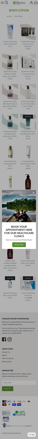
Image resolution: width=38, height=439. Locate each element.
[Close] (33, 192)
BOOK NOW (19, 245)
